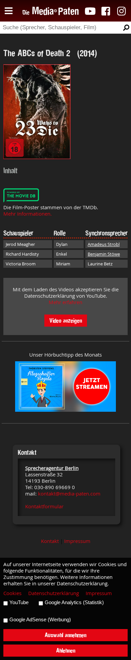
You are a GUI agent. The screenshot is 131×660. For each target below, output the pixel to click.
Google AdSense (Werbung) (40, 619)
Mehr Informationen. (27, 214)
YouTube (19, 602)
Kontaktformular (44, 506)
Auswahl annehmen (65, 635)
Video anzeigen (65, 320)
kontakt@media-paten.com (69, 493)
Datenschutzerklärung (53, 593)
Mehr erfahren (65, 302)
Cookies (12, 593)
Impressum (77, 541)
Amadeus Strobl (104, 244)
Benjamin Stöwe (104, 254)
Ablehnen (65, 650)
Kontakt (50, 541)
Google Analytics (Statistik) (74, 602)
